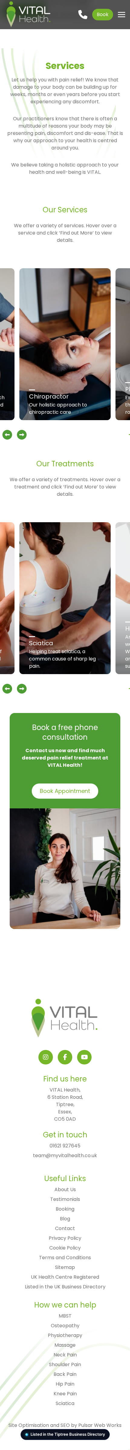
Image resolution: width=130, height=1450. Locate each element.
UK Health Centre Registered (65, 1276)
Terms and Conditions (65, 1257)
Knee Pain (65, 1393)
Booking (65, 1208)
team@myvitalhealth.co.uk (65, 1155)
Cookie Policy (65, 1247)
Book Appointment (65, 791)
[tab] (129, 434)
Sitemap (65, 1267)
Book (103, 14)
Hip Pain (65, 1383)
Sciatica (41, 643)
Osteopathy (65, 1325)
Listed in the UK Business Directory (65, 1286)
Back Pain (65, 1374)
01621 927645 (65, 1145)
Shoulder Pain (65, 1364)
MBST (65, 1315)
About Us (65, 1189)
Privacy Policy (65, 1238)
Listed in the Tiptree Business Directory (68, 1434)
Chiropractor (49, 396)
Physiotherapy (65, 1335)
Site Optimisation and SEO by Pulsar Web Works (65, 1425)
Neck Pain (65, 1354)
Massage (65, 1345)
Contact (65, 1228)
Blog (65, 1218)
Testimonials (65, 1199)
